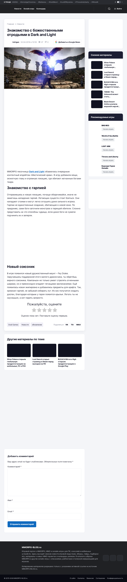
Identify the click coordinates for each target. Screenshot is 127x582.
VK (66, 325)
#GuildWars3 (53, 2)
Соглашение (100, 578)
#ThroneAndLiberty (82, 2)
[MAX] (110, 2)
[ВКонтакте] (102, 2)
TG (72, 325)
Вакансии (90, 578)
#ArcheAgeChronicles (28, 2)
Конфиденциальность (115, 578)
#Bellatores (42, 2)
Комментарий (14, 466)
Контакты (81, 578)
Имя (10, 500)
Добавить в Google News (69, 42)
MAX (78, 325)
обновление (37, 325)
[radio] (34, 310)
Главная (10, 24)
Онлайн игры (29, 9)
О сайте (72, 578)
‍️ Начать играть (108, 129)
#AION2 (15, 2)
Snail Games (13, 325)
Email (11, 511)
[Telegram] (106, 2)
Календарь (41, 9)
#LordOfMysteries (66, 2)
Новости (17, 9)
